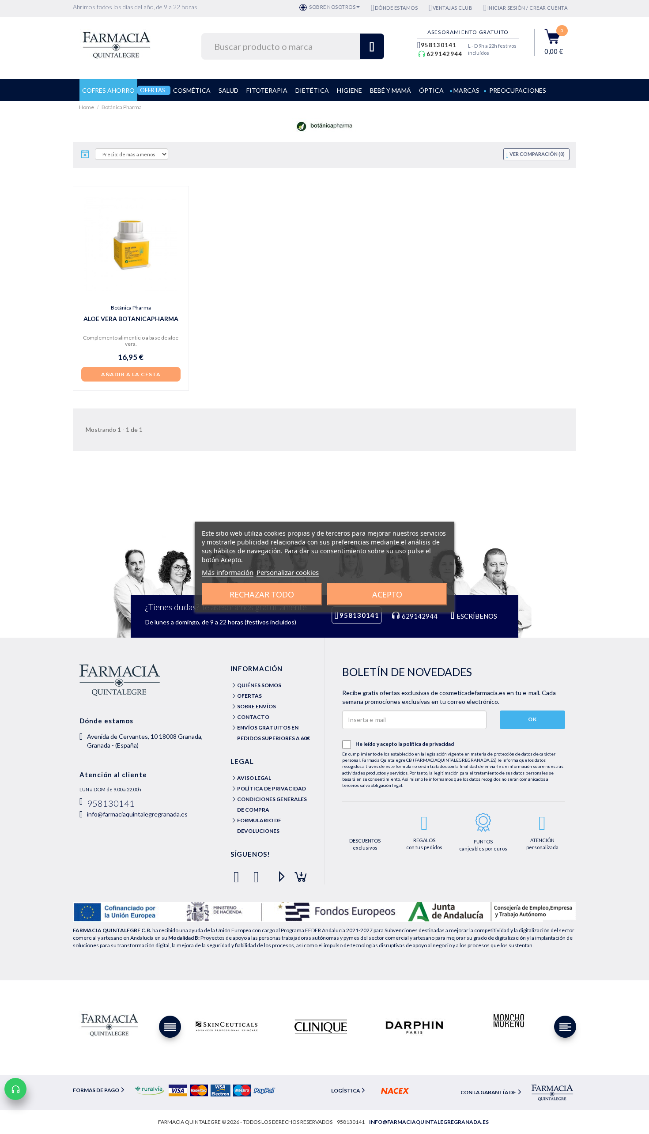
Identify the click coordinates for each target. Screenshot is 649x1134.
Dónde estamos (396, 8)
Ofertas (249, 695)
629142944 (444, 53)
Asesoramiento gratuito (468, 32)
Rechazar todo (262, 594)
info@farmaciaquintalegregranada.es (137, 814)
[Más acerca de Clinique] (320, 1026)
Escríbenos (476, 616)
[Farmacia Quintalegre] (120, 44)
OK (532, 719)
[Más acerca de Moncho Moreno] (508, 1021)
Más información (227, 572)
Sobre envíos (256, 706)
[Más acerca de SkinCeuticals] (226, 1026)
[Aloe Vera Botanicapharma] (130, 244)
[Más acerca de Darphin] (414, 1026)
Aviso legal (254, 778)
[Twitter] (258, 873)
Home (87, 107)
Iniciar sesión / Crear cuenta (527, 8)
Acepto (387, 594)
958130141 (439, 45)
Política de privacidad (271, 788)
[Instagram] (298, 873)
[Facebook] (238, 873)
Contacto (253, 717)
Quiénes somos (259, 685)
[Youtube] (278, 873)
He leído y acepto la (404, 744)
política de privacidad (428, 744)
